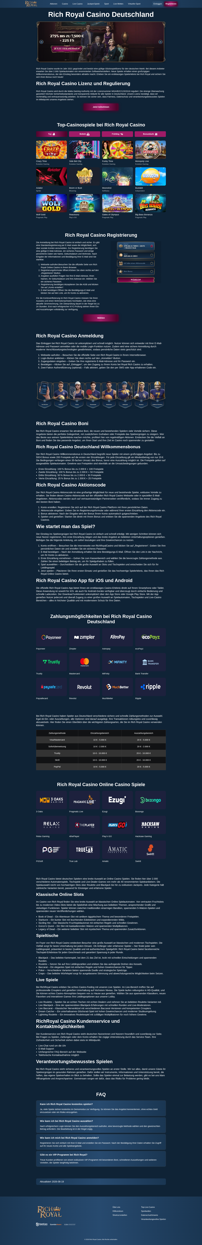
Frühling (115, 134)
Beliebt (83, 134)
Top (50, 134)
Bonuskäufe (148, 134)
